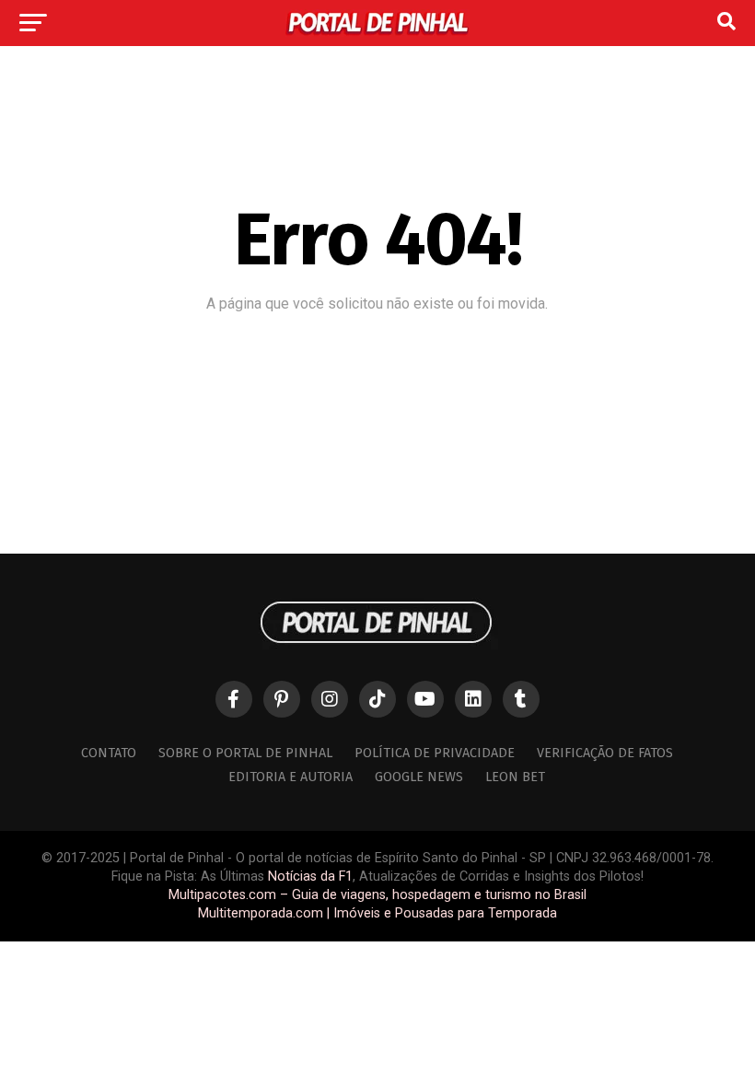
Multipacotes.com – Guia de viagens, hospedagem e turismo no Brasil (377, 895)
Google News (419, 777)
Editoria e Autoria (290, 777)
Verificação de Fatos (605, 753)
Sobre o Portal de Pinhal (245, 753)
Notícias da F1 (310, 876)
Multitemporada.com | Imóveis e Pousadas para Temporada (377, 913)
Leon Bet (515, 777)
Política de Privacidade (434, 753)
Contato (108, 753)
